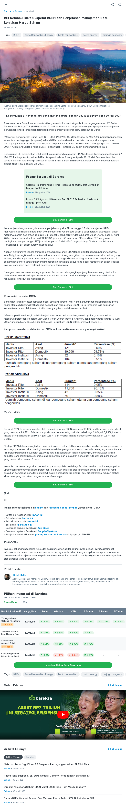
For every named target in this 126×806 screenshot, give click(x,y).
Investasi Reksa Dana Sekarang (63, 665)
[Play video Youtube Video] (63, 715)
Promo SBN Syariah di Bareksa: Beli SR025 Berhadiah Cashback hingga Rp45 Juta (62, 201)
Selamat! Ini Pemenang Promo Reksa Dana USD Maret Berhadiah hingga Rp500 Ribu (62, 186)
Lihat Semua (115, 685)
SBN (24, 602)
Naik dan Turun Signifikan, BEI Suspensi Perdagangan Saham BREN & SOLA (47, 764)
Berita (7, 11)
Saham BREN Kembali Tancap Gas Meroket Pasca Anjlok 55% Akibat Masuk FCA (49, 798)
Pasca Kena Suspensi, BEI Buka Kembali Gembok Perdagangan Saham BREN (47, 775)
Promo (29, 192)
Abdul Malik (19, 575)
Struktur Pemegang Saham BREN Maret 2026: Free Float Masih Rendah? (45, 787)
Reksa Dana (10, 602)
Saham (18, 11)
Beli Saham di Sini (63, 219)
